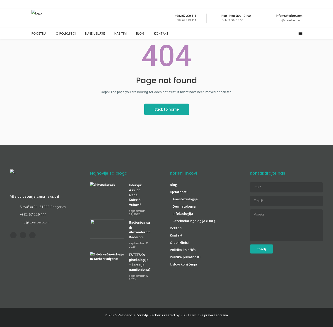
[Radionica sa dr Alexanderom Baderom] (107, 229)
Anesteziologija (185, 199)
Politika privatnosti (185, 257)
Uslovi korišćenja (183, 264)
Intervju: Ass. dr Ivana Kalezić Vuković (135, 195)
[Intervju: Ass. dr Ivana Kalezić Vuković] (107, 191)
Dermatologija (184, 206)
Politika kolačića (183, 249)
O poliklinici (179, 242)
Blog (173, 184)
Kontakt (176, 235)
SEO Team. (189, 315)
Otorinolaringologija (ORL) (194, 220)
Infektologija (183, 213)
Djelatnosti (179, 192)
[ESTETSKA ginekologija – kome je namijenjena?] (107, 261)
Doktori (176, 228)
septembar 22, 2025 (137, 212)
